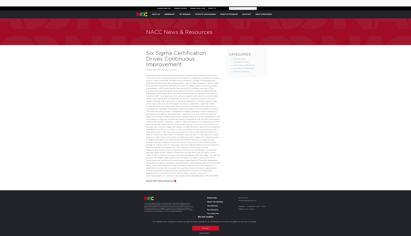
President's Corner (241, 62)
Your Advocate (213, 213)
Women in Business (241, 72)
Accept (205, 228)
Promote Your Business (205, 14)
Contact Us (212, 8)
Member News (239, 59)
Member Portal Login (197, 8)
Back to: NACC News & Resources (160, 181)
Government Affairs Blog (243, 68)
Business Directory (164, 8)
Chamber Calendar (180, 8)
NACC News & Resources (244, 65)
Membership (212, 198)
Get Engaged (185, 14)
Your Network (212, 206)
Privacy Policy (204, 233)
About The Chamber (215, 202)
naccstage (173, 70)
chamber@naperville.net (247, 200)
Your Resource (212, 210)
